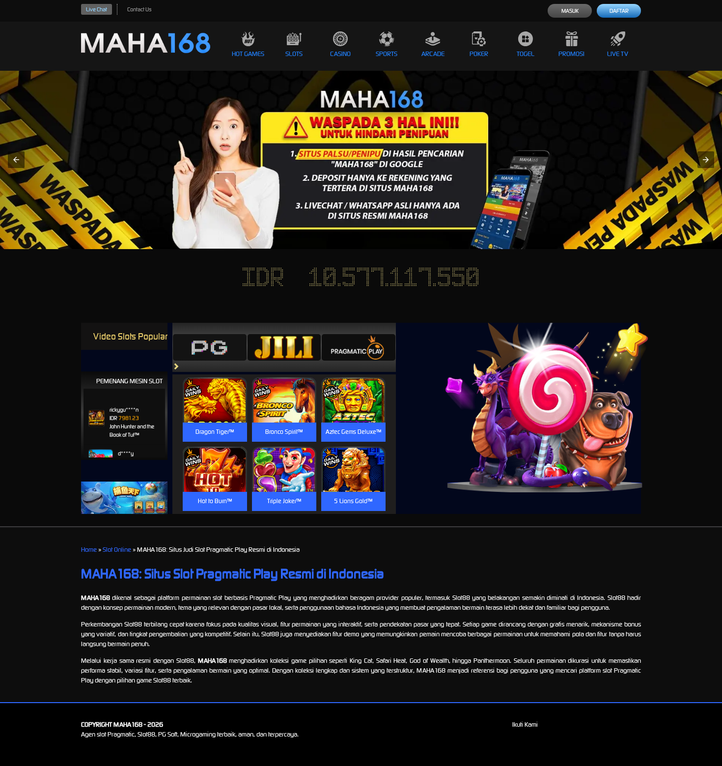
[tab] (210, 347)
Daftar (619, 10)
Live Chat (96, 9)
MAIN (214, 410)
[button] (16, 159)
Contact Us (139, 9)
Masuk (570, 10)
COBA (214, 388)
